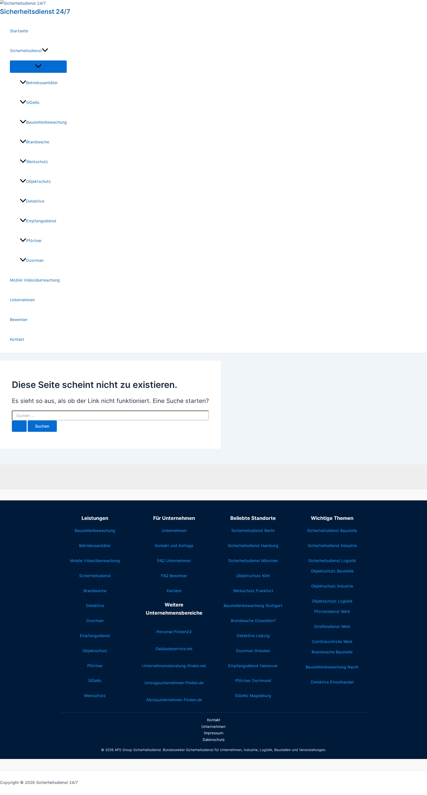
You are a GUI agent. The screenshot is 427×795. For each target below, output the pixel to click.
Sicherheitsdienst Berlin (253, 530)
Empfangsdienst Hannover (253, 665)
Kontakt (17, 339)
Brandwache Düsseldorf (253, 620)
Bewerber (19, 319)
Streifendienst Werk (332, 626)
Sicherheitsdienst (26, 50)
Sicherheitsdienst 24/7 (35, 11)
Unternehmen (22, 299)
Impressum (213, 733)
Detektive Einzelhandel (332, 682)
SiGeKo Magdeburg (253, 695)
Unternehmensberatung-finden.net (174, 665)
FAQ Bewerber (174, 575)
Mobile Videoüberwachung (35, 280)
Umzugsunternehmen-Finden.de (174, 682)
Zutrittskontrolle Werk (332, 641)
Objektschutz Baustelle (332, 570)
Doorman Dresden (253, 650)
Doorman (34, 260)
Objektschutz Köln (253, 575)
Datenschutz (214, 739)
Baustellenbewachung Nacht (332, 666)
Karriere (174, 590)
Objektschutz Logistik (332, 601)
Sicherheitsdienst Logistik (332, 560)
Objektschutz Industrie (332, 586)
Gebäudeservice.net (173, 648)
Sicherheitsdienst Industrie (332, 545)
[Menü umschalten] (38, 66)
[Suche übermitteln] (19, 426)
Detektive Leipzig (253, 635)
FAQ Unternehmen (174, 560)
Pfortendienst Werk (332, 611)
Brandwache (37, 141)
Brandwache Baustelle (332, 651)
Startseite (19, 30)
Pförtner (34, 240)
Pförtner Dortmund (253, 680)
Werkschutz (37, 161)
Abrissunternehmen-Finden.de (174, 699)
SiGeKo (33, 102)
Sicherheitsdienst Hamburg (253, 545)
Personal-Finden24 (174, 631)
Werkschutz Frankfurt (253, 590)
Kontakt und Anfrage (174, 545)
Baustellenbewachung (46, 122)
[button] (45, 50)
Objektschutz (38, 181)
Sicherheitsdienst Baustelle (332, 530)
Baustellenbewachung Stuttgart (253, 605)
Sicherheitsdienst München (253, 560)
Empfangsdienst (41, 220)
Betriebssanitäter (42, 82)
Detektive (35, 201)
